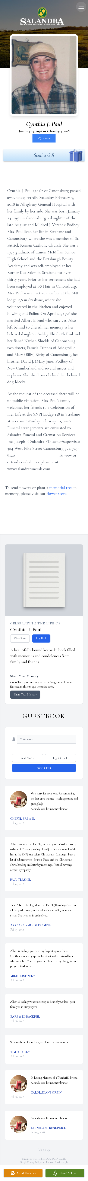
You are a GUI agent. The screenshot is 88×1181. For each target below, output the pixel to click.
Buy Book (41, 638)
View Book (20, 638)
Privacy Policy (34, 1162)
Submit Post (44, 768)
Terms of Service (54, 1162)
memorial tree (60, 487)
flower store (56, 493)
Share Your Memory (25, 694)
